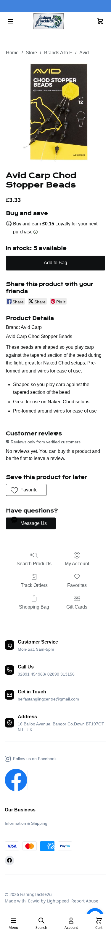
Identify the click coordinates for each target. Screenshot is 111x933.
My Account (77, 563)
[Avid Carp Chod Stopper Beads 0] (55, 112)
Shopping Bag (34, 606)
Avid (84, 52)
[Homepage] (55, 21)
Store (31, 52)
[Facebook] (9, 860)
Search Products (34, 563)
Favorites (77, 585)
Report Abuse (84, 901)
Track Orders (34, 585)
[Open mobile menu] (11, 21)
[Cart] (100, 21)
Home (12, 52)
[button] (26, 490)
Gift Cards (76, 606)
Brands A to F (58, 52)
